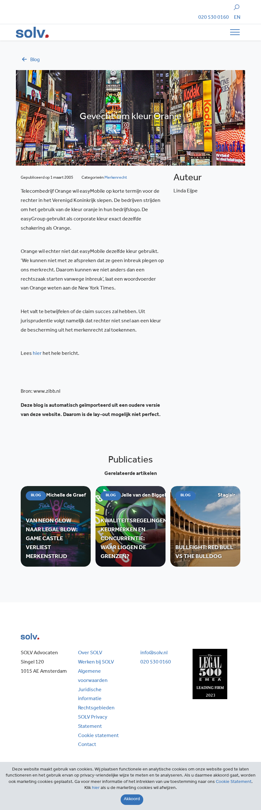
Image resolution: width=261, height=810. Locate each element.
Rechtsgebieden (96, 708)
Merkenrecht (115, 178)
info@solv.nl (153, 653)
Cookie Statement (233, 782)
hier (37, 353)
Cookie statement (98, 736)
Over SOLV (90, 653)
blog (35, 60)
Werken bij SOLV (96, 662)
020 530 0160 (213, 17)
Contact (87, 745)
